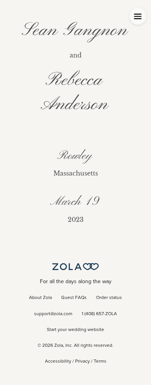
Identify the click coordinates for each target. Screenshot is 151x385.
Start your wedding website (75, 330)
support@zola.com (53, 314)
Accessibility (58, 361)
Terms (100, 361)
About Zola (40, 298)
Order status (109, 298)
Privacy (82, 361)
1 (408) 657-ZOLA (99, 314)
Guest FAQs (74, 298)
